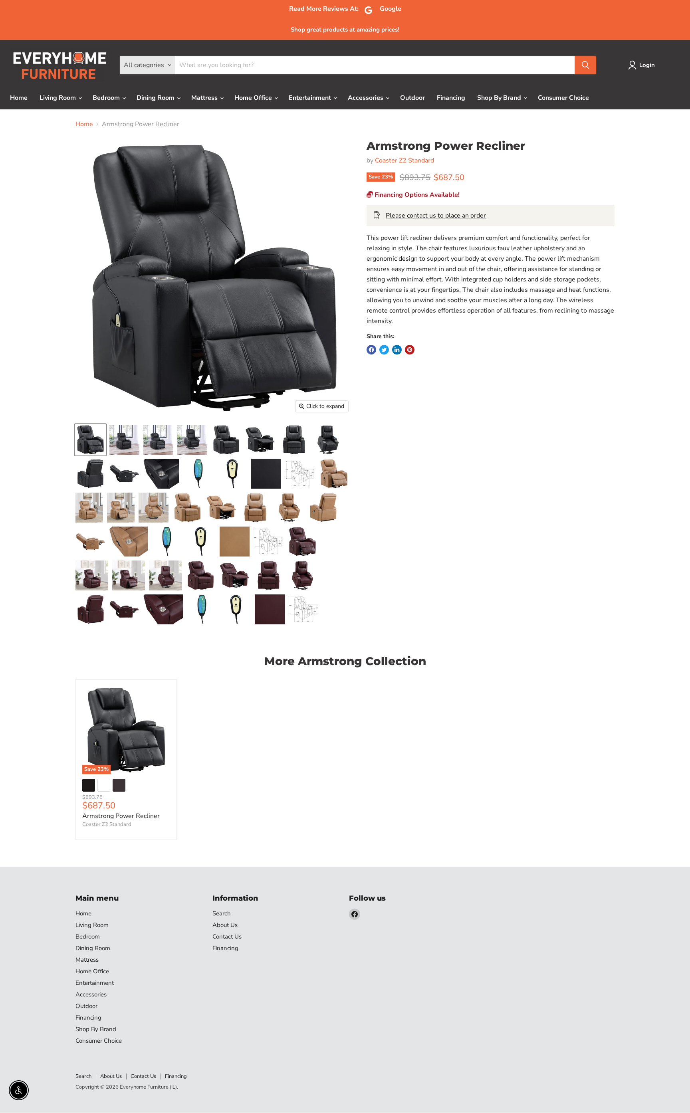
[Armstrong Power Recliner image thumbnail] (90, 439)
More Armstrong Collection (345, 661)
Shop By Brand (500, 97)
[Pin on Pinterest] (409, 349)
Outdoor (412, 97)
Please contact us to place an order (436, 215)
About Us (225, 925)
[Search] (585, 65)
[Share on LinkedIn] (397, 349)
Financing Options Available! (416, 194)
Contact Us (227, 937)
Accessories (366, 97)
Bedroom (107, 97)
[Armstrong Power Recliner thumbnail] (124, 439)
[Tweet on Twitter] (384, 349)
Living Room (58, 97)
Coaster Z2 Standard (404, 160)
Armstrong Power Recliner (121, 816)
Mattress (205, 97)
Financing (451, 97)
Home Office (254, 97)
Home (19, 97)
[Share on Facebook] (371, 349)
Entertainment (311, 97)
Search (221, 913)
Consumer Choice (563, 97)
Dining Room (156, 97)
